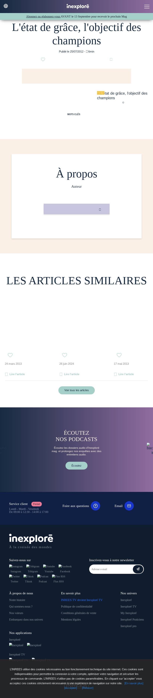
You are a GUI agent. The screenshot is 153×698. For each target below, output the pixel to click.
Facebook (65, 571)
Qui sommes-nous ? (20, 606)
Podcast (43, 581)
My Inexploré (129, 613)
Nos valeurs (16, 613)
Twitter (14, 581)
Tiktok (28, 581)
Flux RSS (59, 581)
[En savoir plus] (133, 683)
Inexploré (126, 600)
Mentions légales (71, 619)
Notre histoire (17, 600)
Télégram (33, 571)
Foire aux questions (76, 506)
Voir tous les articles (76, 390)
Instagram (16, 571)
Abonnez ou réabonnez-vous (43, 16)
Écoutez (76, 465)
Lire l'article (17, 374)
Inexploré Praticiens (132, 619)
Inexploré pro (128, 626)
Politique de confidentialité (76, 606)
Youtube (49, 571)
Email (119, 506)
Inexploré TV (129, 606)
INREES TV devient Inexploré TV (82, 600)
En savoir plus (76, 226)
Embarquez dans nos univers (26, 619)
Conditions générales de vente (78, 613)
